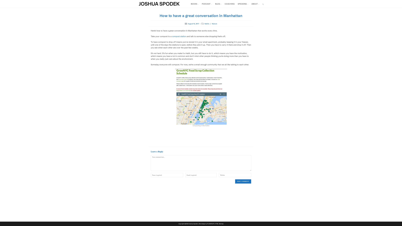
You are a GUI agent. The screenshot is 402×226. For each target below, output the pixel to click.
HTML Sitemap (219, 224)
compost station (179, 36)
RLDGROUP (210, 224)
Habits (206, 24)
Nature (214, 24)
